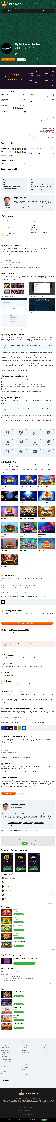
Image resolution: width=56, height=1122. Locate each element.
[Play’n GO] (22, 108)
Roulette (35, 434)
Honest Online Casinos (6, 1059)
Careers (45, 1052)
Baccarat (35, 444)
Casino (10, 11)
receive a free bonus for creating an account (23, 613)
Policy (44, 1050)
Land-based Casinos (27, 1060)
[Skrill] (18, 149)
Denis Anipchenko (14, 830)
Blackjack (48, 434)
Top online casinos (5, 1061)
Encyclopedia (4, 1074)
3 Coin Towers (16, 909)
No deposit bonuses (6, 1066)
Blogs (2, 1083)
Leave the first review (32, 48)
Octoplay (15, 942)
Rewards (3, 1069)
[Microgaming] (20, 108)
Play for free (10, 483)
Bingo (7, 454)
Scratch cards (35, 454)
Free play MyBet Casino (27, 623)
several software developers (24, 356)
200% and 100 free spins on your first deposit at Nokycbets (26, 958)
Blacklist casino (5, 1047)
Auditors (24, 1070)
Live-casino (25, 1055)
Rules (2, 1064)
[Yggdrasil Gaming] (18, 108)
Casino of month (26, 1045)
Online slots (21, 444)
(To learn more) (37, 1119)
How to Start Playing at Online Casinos (10, 976)
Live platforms (25, 1074)
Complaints (25, 1057)
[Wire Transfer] (15, 149)
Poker (7, 444)
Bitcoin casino (25, 1050)
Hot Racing (15, 999)
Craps (48, 444)
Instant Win (21, 454)
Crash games (48, 454)
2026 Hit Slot (16, 933)
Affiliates (45, 1055)
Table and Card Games (21, 434)
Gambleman (16, 917)
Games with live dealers (7, 578)
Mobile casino (25, 1052)
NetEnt (2, 536)
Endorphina (15, 911)
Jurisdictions (25, 1065)
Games (28, 11)
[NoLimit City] (15, 108)
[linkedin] (13, 807)
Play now (8, 793)
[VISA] (13, 149)
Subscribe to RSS (28, 1114)
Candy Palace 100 (17, 1007)
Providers (3, 1071)
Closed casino (4, 1050)
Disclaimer (45, 1047)
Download (21, 793)
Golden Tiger (16, 1015)
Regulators (25, 1067)
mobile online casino (10, 694)
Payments (24, 1047)
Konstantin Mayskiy (8, 208)
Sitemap (24, 1072)
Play (8, 60)
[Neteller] (20, 149)
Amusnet (15, 993)
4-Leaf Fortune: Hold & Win (19, 941)
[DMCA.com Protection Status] (27, 1110)
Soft (23, 1062)
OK (44, 1119)
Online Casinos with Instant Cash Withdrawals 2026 (13, 972)
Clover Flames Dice (17, 925)
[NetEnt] (13, 108)
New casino (4, 1045)
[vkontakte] (11, 807)
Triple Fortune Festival (18, 991)
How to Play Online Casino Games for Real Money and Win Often (17, 978)
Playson (3, 488)
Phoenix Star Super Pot (18, 1023)
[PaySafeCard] (25, 149)
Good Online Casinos (6, 974)
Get (24, 963)
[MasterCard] (22, 149)
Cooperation (46, 1045)
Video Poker (7, 434)
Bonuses (45, 11)
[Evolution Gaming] (25, 112)
